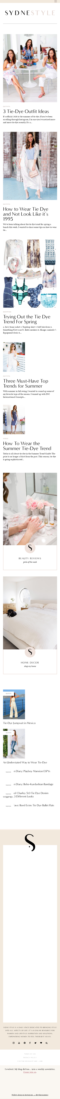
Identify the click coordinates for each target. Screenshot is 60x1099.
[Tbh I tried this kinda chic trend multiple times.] (30, 976)
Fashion (8, 772)
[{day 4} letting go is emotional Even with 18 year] (30, 891)
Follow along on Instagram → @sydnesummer (30, 1095)
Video (5, 438)
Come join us (29, 1072)
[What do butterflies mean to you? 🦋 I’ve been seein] (30, 863)
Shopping (7, 312)
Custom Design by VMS (27, 1061)
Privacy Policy (30, 1057)
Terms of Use (30, 1054)
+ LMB (40, 1061)
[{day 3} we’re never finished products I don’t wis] (30, 948)
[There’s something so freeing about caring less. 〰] (30, 919)
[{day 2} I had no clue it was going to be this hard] (30, 1004)
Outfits (6, 106)
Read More (8, 768)
